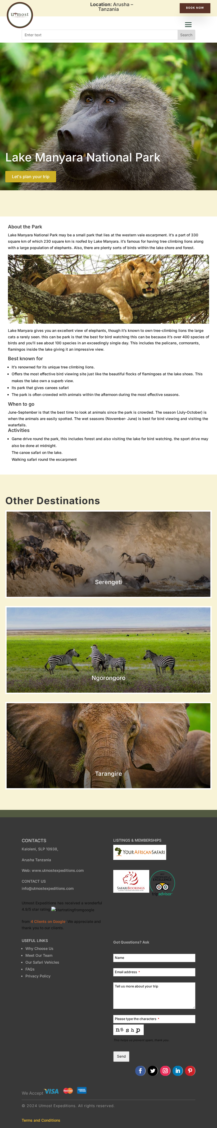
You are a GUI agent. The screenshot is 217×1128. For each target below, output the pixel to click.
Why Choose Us (39, 948)
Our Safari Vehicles (42, 962)
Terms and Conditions (41, 1120)
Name (119, 958)
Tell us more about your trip (136, 986)
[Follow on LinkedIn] (178, 1071)
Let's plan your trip (30, 176)
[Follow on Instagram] (165, 1071)
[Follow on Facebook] (140, 1071)
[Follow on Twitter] (153, 1071)
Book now (195, 8)
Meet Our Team (40, 955)
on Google (48, 921)
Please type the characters (137, 1019)
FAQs (30, 969)
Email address (127, 972)
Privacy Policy (38, 976)
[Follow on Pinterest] (190, 1071)
